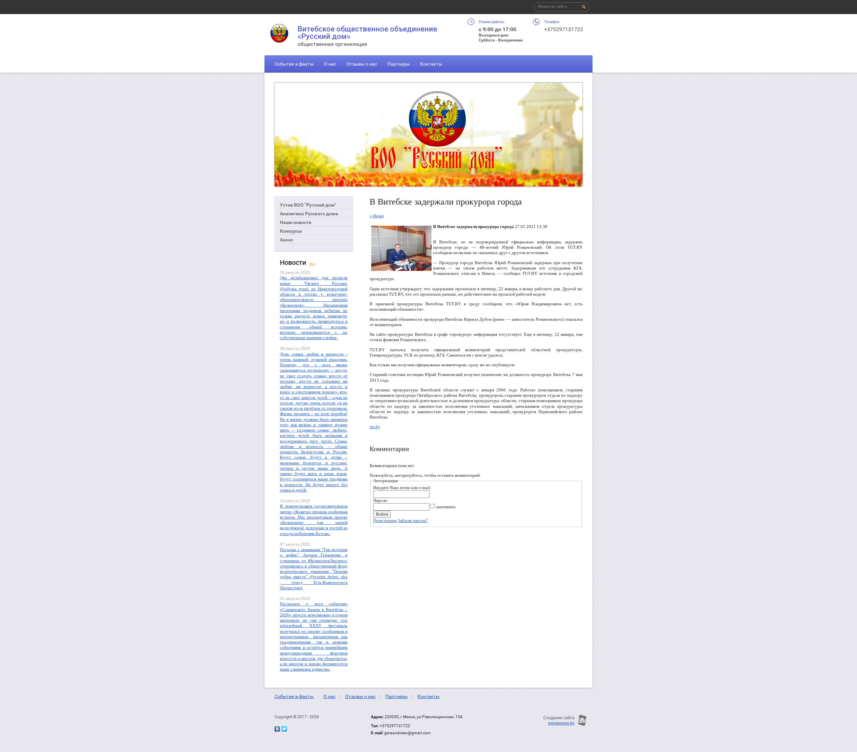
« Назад (377, 215)
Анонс (286, 239)
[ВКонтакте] (277, 729)
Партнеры (398, 64)
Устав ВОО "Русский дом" (308, 205)
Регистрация (385, 520)
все (312, 263)
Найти (584, 7)
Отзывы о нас (361, 64)
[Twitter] (284, 729)
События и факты (294, 64)
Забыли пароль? (413, 520)
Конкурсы (291, 231)
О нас (330, 64)
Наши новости (295, 222)
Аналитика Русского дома (309, 213)
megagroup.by (561, 723)
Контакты (431, 64)
